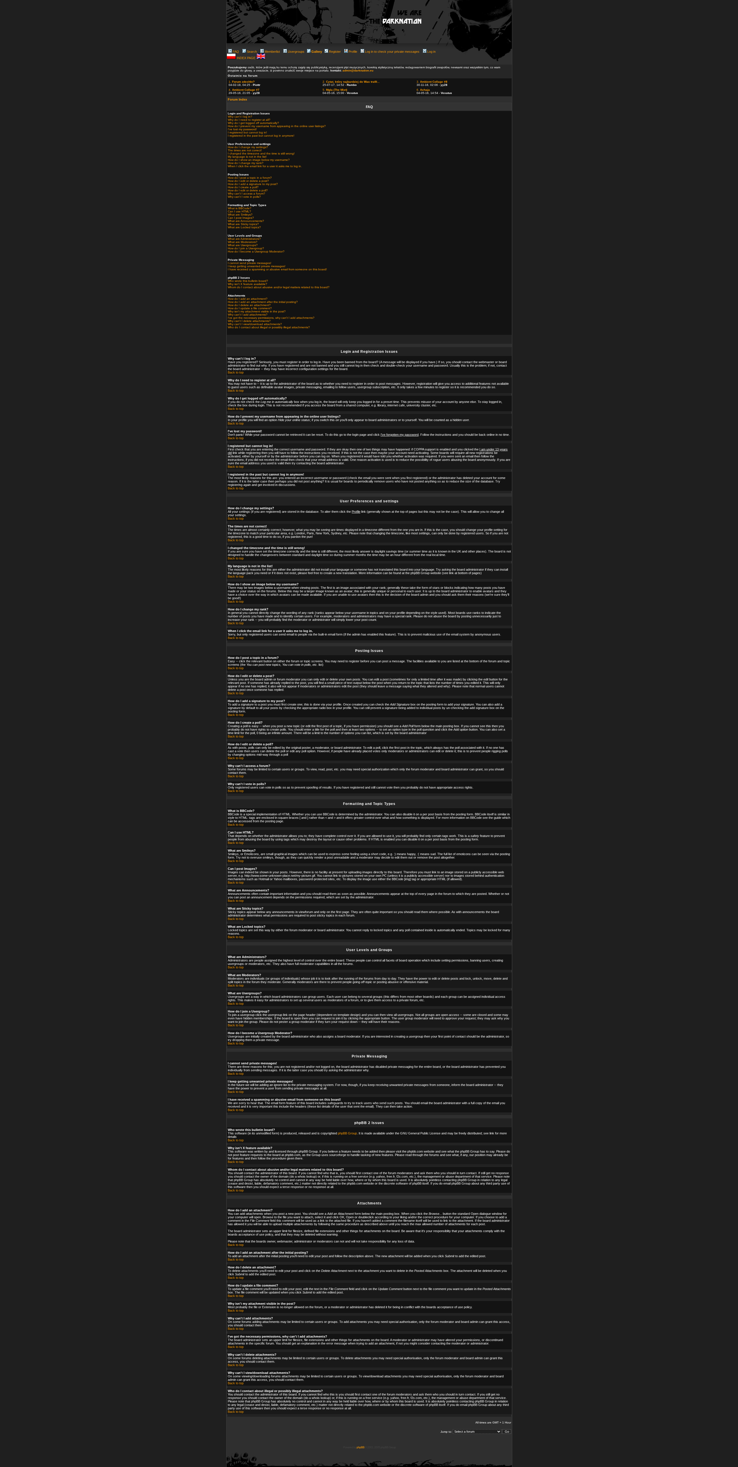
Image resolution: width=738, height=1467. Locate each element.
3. (432, 81)
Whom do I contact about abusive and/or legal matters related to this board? (279, 287)
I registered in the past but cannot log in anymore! (261, 135)
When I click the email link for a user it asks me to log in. (265, 166)
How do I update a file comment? (250, 308)
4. (244, 89)
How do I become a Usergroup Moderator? (256, 251)
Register (335, 51)
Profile (353, 51)
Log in (431, 51)
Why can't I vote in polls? (244, 196)
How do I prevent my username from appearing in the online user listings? (277, 126)
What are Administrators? (244, 238)
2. (351, 81)
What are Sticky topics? (243, 224)
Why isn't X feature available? (247, 284)
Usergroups (296, 51)
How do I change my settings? (248, 147)
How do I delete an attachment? (249, 305)
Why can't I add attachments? (248, 314)
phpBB (360, 1447)
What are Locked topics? (244, 227)
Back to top (236, 372)
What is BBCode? (239, 208)
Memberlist (272, 51)
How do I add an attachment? (248, 298)
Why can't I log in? (240, 116)
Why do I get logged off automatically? (253, 123)
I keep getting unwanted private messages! (256, 266)
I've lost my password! (242, 129)
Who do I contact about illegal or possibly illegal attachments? (269, 327)
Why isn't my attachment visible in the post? (257, 311)
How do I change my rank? (245, 163)
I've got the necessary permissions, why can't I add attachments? (271, 317)
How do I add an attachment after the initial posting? (263, 301)
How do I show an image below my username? (259, 159)
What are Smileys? (240, 214)
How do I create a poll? (243, 187)
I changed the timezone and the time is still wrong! (261, 153)
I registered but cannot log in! (247, 132)
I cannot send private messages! (249, 263)
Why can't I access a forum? (246, 193)
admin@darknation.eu (357, 70)
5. (335, 89)
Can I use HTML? (239, 211)
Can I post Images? (241, 217)
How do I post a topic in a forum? (250, 177)
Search (252, 51)
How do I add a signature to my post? (253, 184)
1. (242, 81)
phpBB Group (347, 1133)
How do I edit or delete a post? (248, 180)
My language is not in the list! (247, 156)
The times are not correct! (245, 150)
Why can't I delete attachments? (249, 321)
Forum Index (237, 99)
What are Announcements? (246, 220)
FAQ (236, 51)
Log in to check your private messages (392, 51)
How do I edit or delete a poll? (248, 190)
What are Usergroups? (243, 245)
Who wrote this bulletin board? (248, 280)
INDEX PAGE (246, 58)
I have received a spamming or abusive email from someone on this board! (277, 269)
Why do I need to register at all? (249, 119)
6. (423, 89)
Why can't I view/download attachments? (255, 324)
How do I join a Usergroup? (246, 248)
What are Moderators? (242, 242)
